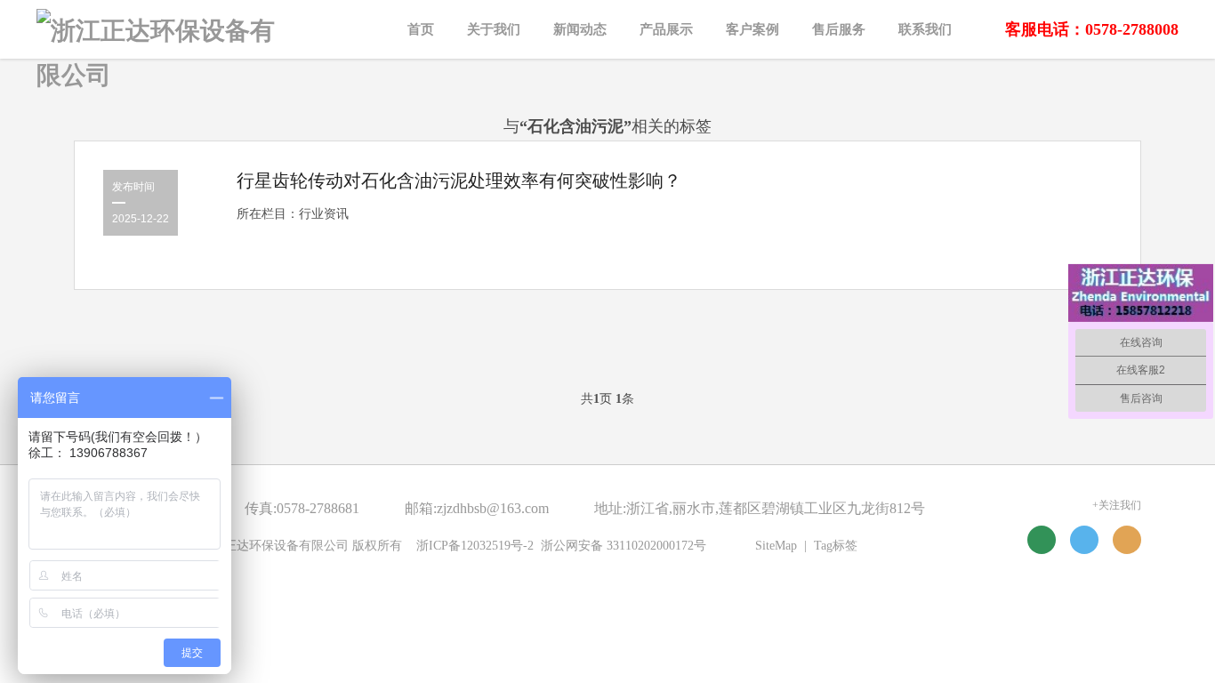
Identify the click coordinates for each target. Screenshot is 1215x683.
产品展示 (666, 29)
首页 (420, 29)
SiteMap (776, 545)
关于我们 (493, 29)
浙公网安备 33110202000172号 (623, 545)
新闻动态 (580, 29)
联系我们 (925, 29)
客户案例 (752, 29)
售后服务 (838, 29)
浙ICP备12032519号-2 (475, 545)
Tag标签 (835, 545)
